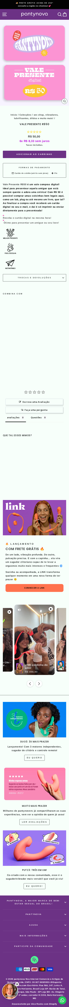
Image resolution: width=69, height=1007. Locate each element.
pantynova (34, 914)
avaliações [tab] (13, 417)
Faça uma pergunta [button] (36, 409)
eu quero (34, 758)
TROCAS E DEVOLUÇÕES (34, 278)
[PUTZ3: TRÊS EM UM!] (34, 848)
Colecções (25, 115)
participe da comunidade (33, 946)
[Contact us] (62, 1000)
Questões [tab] (36, 417)
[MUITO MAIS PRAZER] (34, 784)
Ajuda (33, 925)
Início (14, 115)
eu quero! (34, 886)
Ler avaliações (34, 822)
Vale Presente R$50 (14, 184)
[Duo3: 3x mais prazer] (34, 719)
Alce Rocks (37, 1004)
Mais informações (34, 936)
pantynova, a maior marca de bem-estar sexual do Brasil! (33, 902)
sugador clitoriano (21, 562)
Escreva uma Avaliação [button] (36, 401)
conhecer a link (34, 588)
